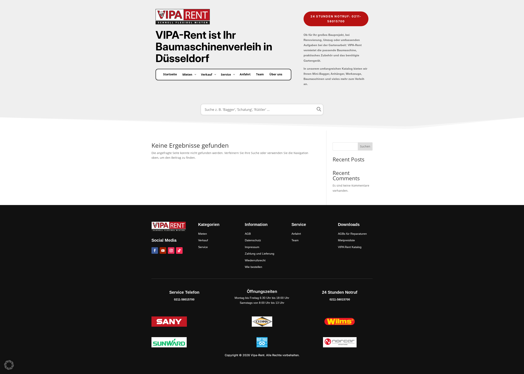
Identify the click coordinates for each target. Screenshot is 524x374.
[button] (9, 365)
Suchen (365, 146)
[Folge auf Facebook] (154, 250)
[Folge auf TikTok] (179, 250)
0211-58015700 (184, 299)
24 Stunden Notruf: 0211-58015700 (336, 19)
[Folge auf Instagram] (171, 250)
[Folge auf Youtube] (163, 250)
